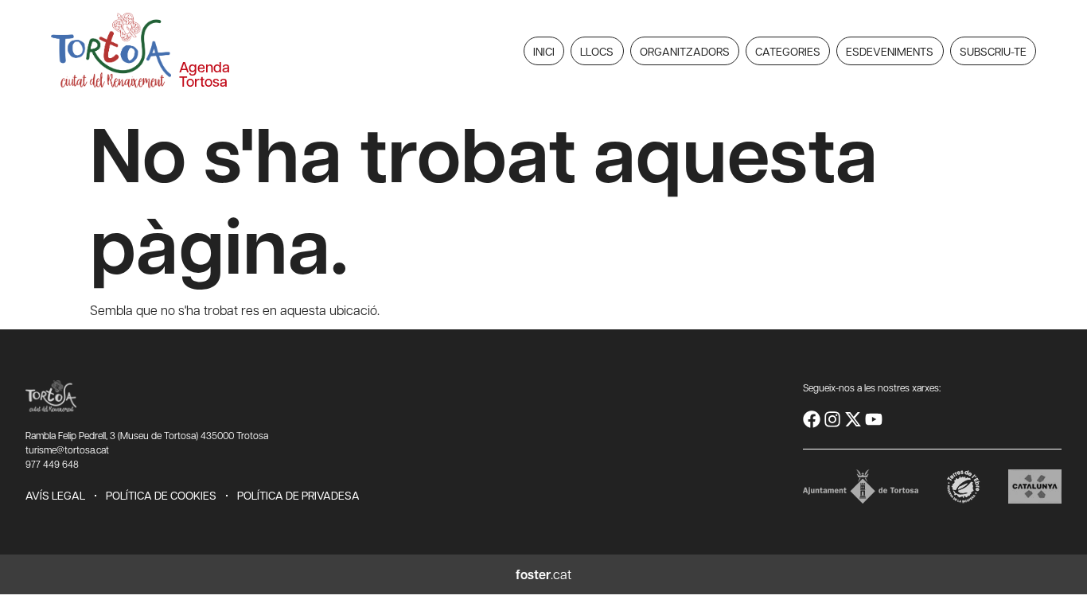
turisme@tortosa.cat (67, 449)
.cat (543, 574)
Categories (787, 51)
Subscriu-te (993, 51)
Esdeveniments (889, 51)
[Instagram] (832, 419)
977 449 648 (52, 463)
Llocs (597, 51)
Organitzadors (685, 51)
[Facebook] (811, 419)
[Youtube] (873, 419)
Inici (544, 51)
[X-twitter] (853, 419)
